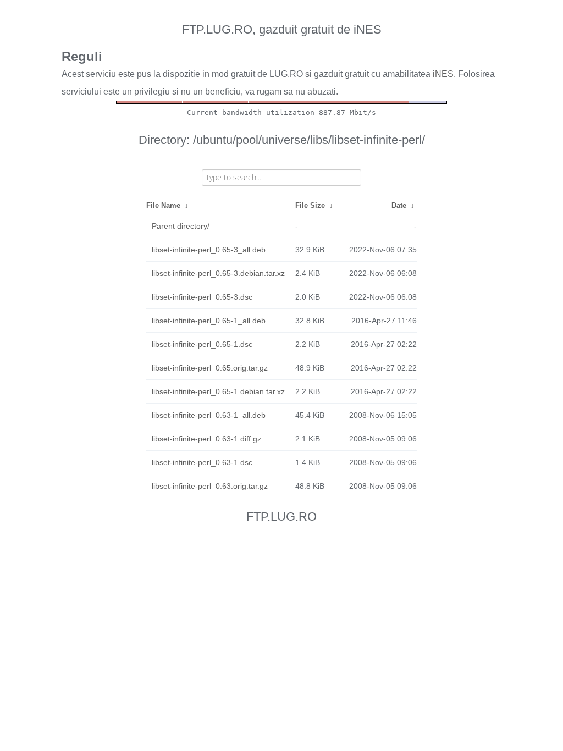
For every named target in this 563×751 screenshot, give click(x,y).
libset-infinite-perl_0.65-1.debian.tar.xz (218, 391)
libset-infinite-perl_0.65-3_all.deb (209, 249)
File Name (163, 205)
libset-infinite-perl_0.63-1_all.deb (209, 415)
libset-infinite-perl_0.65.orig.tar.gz (210, 367)
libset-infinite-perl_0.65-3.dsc (202, 296)
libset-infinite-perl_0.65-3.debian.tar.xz (218, 273)
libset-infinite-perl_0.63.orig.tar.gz (210, 486)
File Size (310, 205)
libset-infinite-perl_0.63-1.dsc (202, 462)
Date (398, 205)
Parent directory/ (180, 226)
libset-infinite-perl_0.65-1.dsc (202, 344)
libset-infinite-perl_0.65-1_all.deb (209, 320)
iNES (443, 74)
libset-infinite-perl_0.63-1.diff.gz (206, 438)
